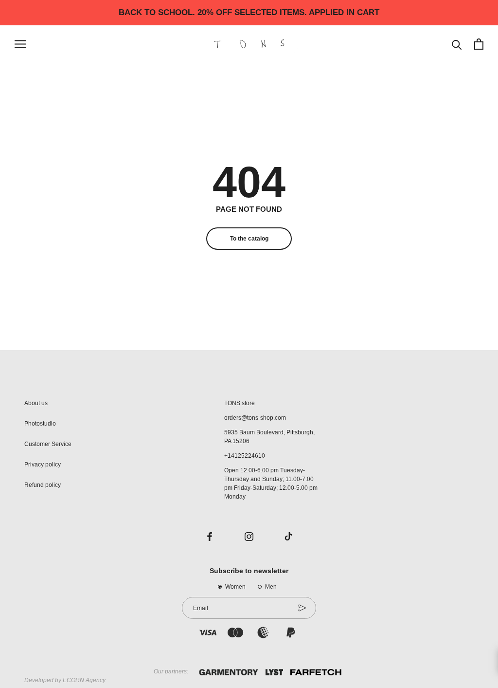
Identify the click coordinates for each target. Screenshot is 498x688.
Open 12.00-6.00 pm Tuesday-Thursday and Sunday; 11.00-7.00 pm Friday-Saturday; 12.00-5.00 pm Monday (271, 483)
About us (36, 403)
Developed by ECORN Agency (65, 680)
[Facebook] (209, 536)
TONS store (239, 403)
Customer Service (47, 444)
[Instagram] (249, 536)
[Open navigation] (20, 44)
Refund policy (42, 485)
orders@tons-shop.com (255, 417)
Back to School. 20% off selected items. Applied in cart (249, 12)
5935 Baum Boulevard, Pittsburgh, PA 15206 (269, 437)
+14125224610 (244, 455)
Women (235, 587)
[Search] (457, 44)
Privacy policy (42, 464)
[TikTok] (288, 536)
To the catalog (249, 238)
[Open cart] (478, 44)
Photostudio (40, 423)
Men (271, 587)
